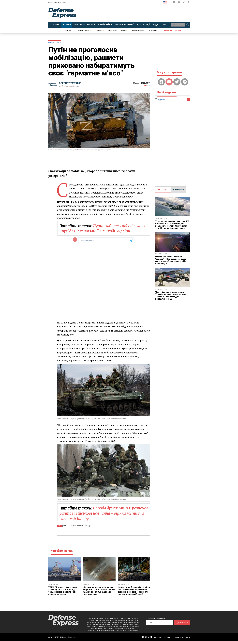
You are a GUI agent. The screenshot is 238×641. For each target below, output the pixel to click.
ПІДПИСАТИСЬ (182, 623)
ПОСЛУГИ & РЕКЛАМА (162, 637)
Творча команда (84, 30)
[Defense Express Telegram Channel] (188, 2)
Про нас (68, 30)
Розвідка (88, 526)
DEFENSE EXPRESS (70, 83)
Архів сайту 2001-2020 (173, 30)
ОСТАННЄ (163, 190)
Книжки (124, 30)
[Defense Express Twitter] (183, 2)
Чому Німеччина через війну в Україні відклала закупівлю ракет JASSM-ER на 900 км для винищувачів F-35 (171, 295)
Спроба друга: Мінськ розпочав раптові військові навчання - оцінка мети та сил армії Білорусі (104, 513)
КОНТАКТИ (186, 637)
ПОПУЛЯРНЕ (178, 190)
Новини (58, 43)
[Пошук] (187, 25)
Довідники (112, 30)
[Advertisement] (139, 13)
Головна (51, 43)
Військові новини (76, 526)
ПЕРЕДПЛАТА (175, 637)
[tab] (163, 189)
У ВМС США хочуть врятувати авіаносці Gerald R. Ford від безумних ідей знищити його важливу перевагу (62, 590)
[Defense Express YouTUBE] (179, 2)
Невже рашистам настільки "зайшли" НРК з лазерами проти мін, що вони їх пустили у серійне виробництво (171, 260)
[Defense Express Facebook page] (174, 2)
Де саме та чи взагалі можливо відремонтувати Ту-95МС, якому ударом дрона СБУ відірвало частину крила (99, 590)
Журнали (100, 30)
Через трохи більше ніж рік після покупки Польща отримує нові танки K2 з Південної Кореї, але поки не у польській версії (134, 590)
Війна (65, 526)
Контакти (153, 30)
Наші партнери (138, 30)
